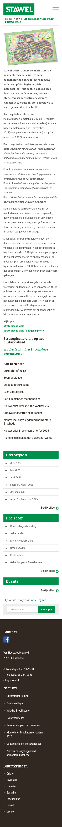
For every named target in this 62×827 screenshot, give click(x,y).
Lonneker (12, 786)
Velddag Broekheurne (16, 384)
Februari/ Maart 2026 (21, 484)
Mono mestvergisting (21, 540)
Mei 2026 (15, 470)
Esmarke (11, 792)
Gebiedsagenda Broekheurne (26, 562)
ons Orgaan (38, 600)
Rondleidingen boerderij (23, 526)
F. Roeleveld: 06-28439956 (17, 674)
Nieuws (18, 18)
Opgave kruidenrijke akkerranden (23, 413)
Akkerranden (17, 533)
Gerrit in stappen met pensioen (21, 399)
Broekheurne (13, 799)
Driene (10, 773)
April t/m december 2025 (24, 499)
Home (8, 18)
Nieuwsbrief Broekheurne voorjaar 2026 (27, 406)
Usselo (10, 811)
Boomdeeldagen (13, 377)
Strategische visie (13, 326)
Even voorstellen (13, 391)
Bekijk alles (48, 507)
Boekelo (11, 805)
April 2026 (15, 477)
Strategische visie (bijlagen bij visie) (24, 330)
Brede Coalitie (17, 548)
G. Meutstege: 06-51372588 (18, 669)
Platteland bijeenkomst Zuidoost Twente (27, 437)
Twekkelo (12, 779)
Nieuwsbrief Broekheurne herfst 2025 (26, 430)
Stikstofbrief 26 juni (15, 370)
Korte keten (16, 555)
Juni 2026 (15, 463)
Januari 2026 (17, 492)
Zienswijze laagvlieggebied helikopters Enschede (27, 421)
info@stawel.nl (11, 680)
